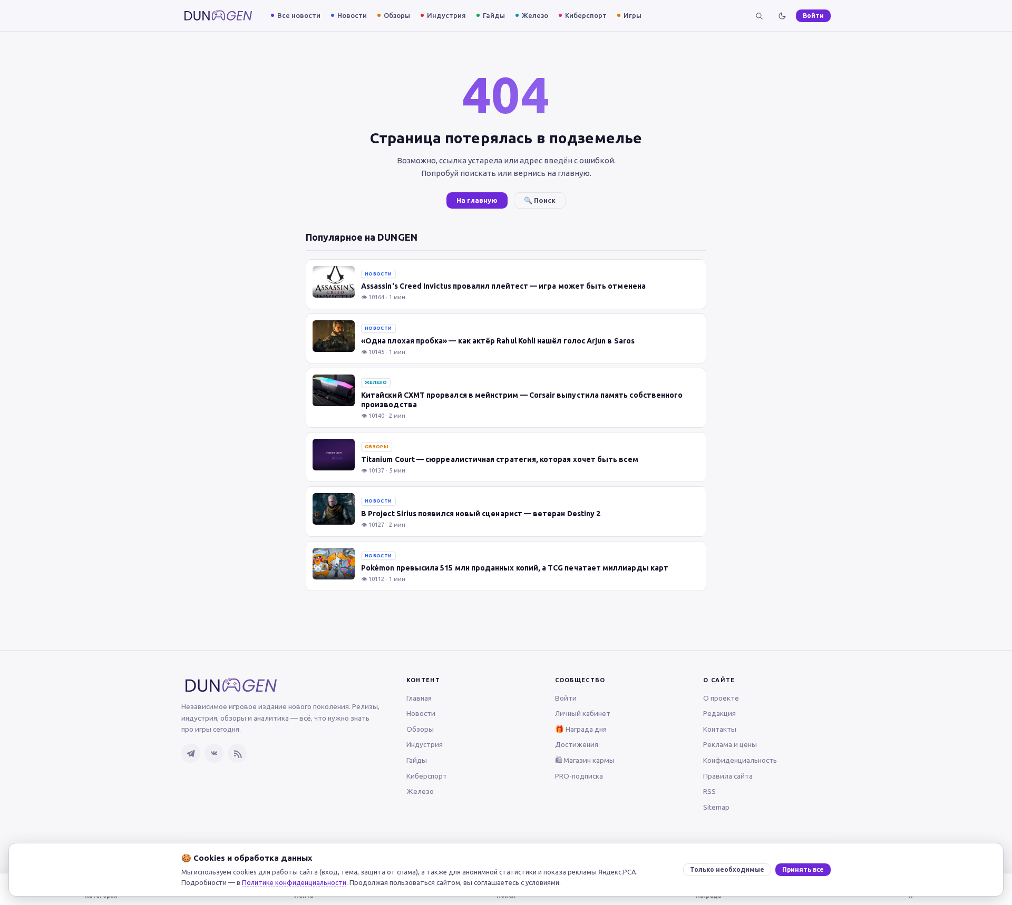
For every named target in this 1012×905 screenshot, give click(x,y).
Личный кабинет (582, 713)
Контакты (719, 729)
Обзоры (397, 15)
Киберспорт (586, 15)
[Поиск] (759, 15)
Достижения (576, 744)
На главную (477, 200)
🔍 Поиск (540, 200)
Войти (813, 15)
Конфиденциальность (740, 760)
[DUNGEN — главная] (218, 15)
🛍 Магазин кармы (585, 760)
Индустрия (446, 15)
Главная (419, 698)
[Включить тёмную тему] (782, 15)
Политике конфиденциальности (294, 882)
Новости (352, 15)
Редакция (719, 713)
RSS (709, 791)
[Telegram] (190, 753)
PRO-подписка (579, 776)
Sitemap (716, 807)
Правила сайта (728, 776)
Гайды (494, 15)
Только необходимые (727, 869)
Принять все (803, 869)
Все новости (298, 15)
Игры (632, 15)
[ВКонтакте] (214, 753)
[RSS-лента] (237, 753)
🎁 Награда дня (581, 729)
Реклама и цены (730, 744)
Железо (535, 15)
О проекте (721, 698)
